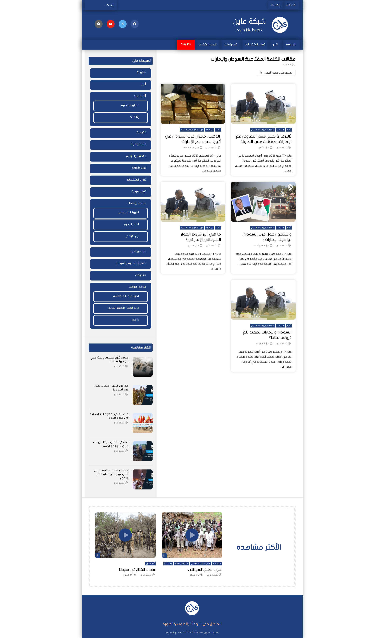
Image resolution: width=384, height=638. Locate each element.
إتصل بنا (275, 4)
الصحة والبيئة (138, 144)
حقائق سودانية (130, 105)
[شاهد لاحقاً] (99, 24)
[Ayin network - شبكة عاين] (262, 25)
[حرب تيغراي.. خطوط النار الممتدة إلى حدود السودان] (143, 423)
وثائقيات (134, 117)
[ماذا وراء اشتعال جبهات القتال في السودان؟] (143, 395)
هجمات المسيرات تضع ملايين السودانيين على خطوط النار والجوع (111, 474)
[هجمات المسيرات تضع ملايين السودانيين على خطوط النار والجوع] (143, 479)
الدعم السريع (131, 224)
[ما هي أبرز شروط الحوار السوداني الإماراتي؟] (193, 202)
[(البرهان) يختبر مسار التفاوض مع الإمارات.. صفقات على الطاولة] (263, 104)
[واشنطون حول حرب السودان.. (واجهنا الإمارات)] (263, 202)
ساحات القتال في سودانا (137, 570)
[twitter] (123, 24)
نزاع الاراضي (132, 236)
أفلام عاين (140, 96)
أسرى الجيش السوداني (205, 570)
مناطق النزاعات (137, 286)
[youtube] (111, 24)
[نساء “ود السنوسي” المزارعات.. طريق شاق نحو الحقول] (143, 451)
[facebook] (135, 24)
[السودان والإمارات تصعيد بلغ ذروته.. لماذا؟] (263, 300)
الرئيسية (291, 44)
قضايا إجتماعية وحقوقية (131, 263)
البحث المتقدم (208, 44)
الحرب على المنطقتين (126, 296)
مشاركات (140, 275)
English (186, 44)
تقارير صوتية (139, 191)
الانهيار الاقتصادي (128, 212)
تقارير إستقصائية (255, 44)
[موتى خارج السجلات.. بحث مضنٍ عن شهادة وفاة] (143, 367)
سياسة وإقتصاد (137, 203)
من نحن (291, 4)
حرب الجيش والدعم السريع (262, 130)
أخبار (275, 44)
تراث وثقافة (139, 167)
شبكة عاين (281, 147)
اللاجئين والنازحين (136, 156)
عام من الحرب (138, 251)
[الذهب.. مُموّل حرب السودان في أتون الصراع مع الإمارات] (193, 104)
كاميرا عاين (231, 44)
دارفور (135, 319)
